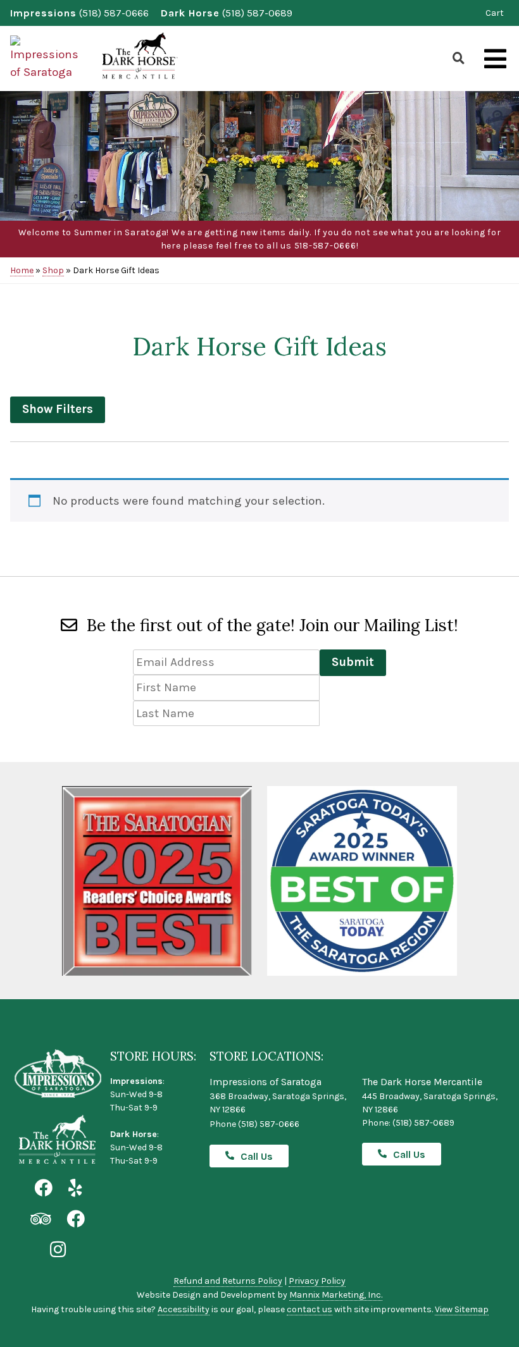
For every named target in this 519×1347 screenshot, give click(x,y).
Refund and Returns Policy (227, 1281)
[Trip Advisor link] (40, 1219)
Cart (494, 13)
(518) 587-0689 (257, 13)
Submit (353, 662)
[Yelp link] (75, 1188)
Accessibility (183, 1309)
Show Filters (57, 409)
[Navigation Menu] (495, 59)
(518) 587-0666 (114, 13)
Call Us (257, 1156)
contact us (309, 1309)
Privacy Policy (317, 1281)
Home (22, 270)
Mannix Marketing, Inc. (335, 1294)
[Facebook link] (43, 1188)
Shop (53, 270)
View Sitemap (462, 1309)
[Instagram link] (58, 1250)
